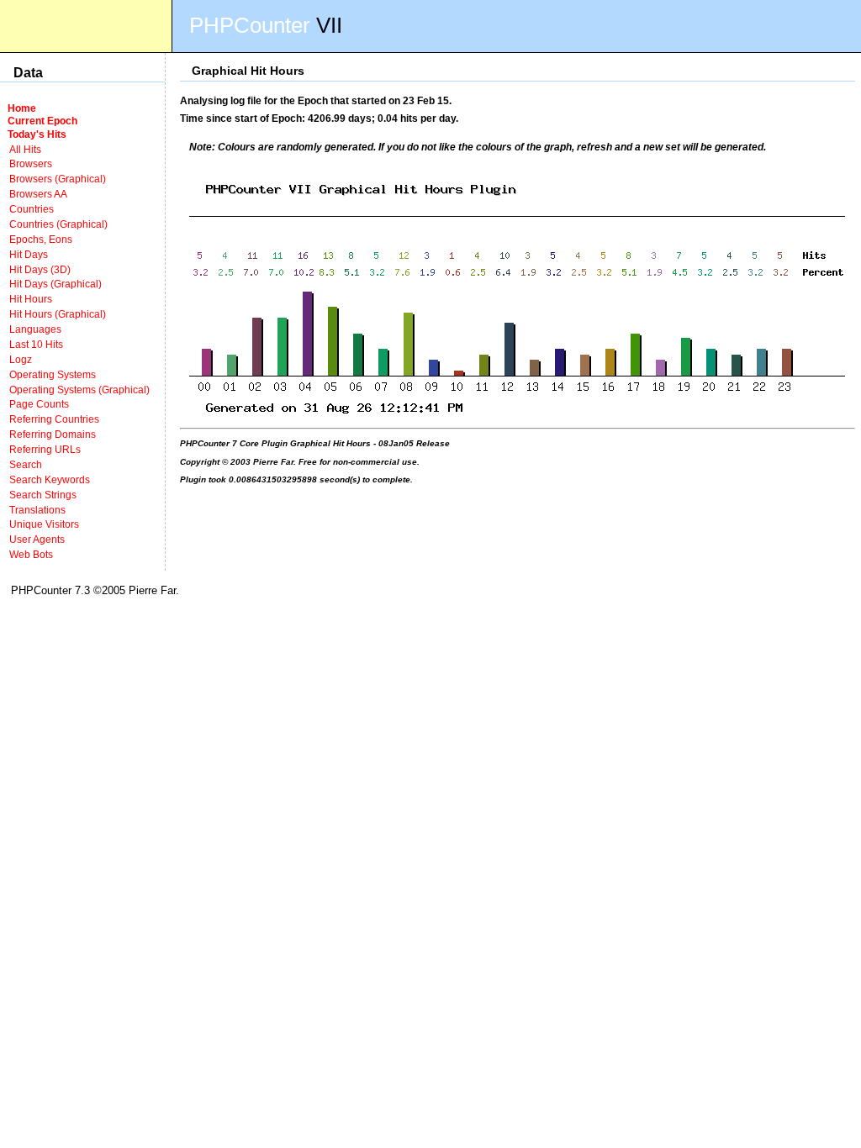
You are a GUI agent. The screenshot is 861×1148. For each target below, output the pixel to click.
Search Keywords (49, 479)
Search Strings (43, 494)
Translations (37, 509)
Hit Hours (30, 298)
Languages (35, 329)
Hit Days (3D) (40, 269)
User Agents (37, 539)
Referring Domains (52, 434)
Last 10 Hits (36, 344)
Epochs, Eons (40, 239)
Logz (20, 359)
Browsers (30, 163)
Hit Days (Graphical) (55, 283)
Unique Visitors (44, 524)
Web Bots (31, 554)
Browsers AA (38, 193)
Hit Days (28, 254)
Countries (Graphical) (58, 224)
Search (25, 464)
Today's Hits (37, 134)
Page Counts (39, 403)
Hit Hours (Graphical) (57, 313)
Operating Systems (52, 374)
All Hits (25, 149)
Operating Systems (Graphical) (79, 389)
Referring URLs (45, 449)
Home (22, 108)
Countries (31, 208)
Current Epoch (42, 120)
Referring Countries (54, 418)
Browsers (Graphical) (57, 178)
